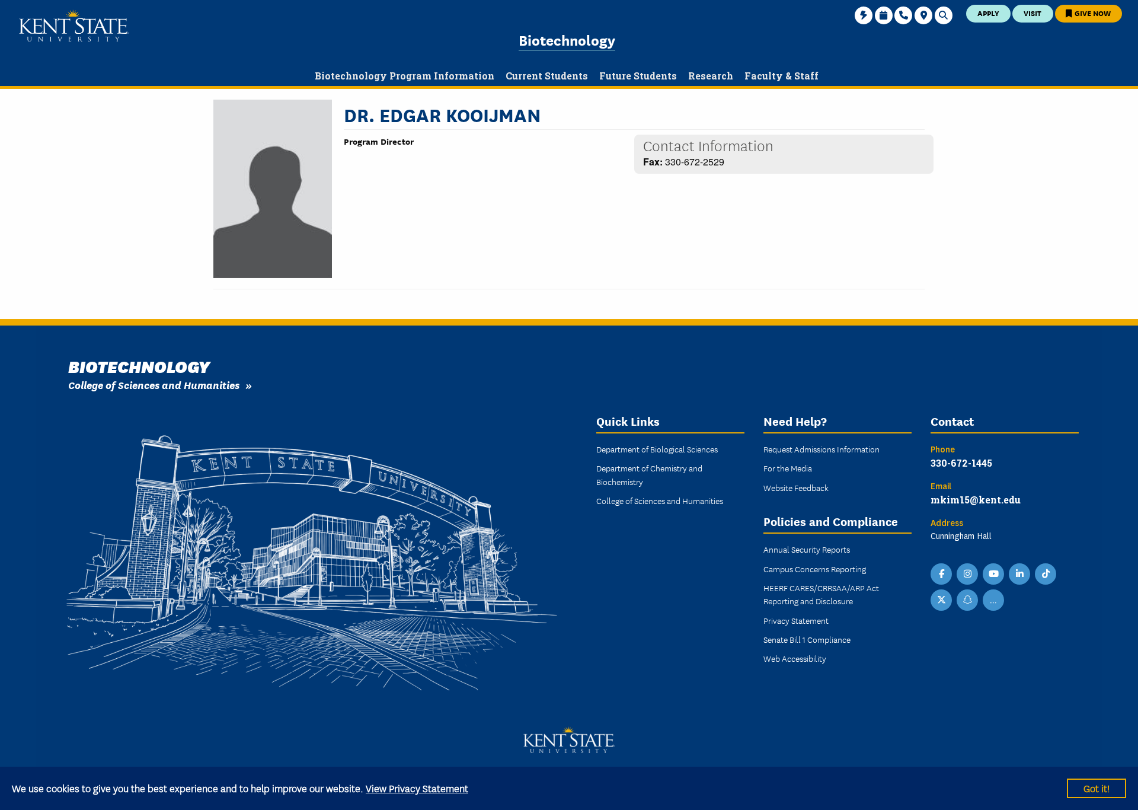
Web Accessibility (794, 658)
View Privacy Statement (417, 787)
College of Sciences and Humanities (153, 384)
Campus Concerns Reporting (814, 568)
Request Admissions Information (821, 448)
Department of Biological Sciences (657, 448)
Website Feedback (796, 487)
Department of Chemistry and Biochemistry (649, 474)
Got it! (1096, 787)
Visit (1032, 13)
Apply (988, 13)
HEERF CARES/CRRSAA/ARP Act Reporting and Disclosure (821, 594)
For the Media (787, 467)
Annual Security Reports (806, 549)
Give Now (1092, 13)
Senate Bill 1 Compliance (807, 639)
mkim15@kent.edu (976, 499)
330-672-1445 (961, 463)
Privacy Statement (796, 620)
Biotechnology (567, 39)
